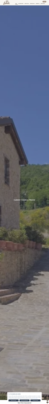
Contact (16, 4)
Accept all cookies (35, 400)
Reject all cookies (13, 400)
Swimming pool (32, 3)
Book (44, 1)
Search (42, 398)
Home (16, 3)
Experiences (37, 3)
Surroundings (43, 3)
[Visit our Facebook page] (47, 402)
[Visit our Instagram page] (47, 400)
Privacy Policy (35, 398)
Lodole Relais (26, 3)
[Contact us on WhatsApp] (47, 398)
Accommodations (20, 3)
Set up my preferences (24, 400)
